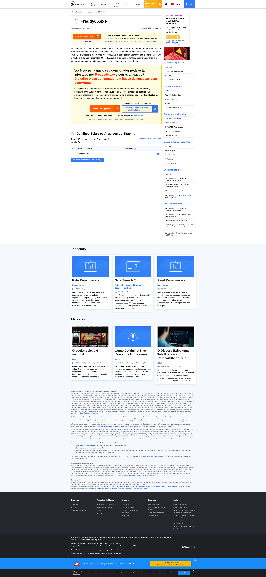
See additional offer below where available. (119, 41)
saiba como (167, 426)
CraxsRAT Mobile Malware (174, 80)
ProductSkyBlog (170, 163)
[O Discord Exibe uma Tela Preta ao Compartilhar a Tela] (175, 336)
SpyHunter (74, 504)
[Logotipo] (77, 4)
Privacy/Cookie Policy (148, 41)
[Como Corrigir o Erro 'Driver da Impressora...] (133, 336)
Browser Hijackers (123, 288)
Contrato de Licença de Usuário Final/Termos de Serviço (133, 486)
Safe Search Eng (127, 280)
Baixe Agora (171, 37)
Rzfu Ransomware (85, 280)
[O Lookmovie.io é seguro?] (90, 336)
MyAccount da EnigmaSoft (79, 458)
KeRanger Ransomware (173, 118)
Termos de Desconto (148, 475)
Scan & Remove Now (84, 37)
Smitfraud (168, 91)
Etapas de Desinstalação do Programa (94, 537)
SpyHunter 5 (126, 504)
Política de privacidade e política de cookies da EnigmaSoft (184, 511)
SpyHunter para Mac (129, 507)
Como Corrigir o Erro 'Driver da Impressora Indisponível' (175, 179)
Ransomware (78, 285)
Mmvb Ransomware (172, 123)
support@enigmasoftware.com (156, 456)
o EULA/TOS (99, 426)
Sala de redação (153, 504)
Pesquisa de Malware (116, 4)
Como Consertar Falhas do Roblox (176, 220)
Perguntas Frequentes (90, 413)
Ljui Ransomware (171, 135)
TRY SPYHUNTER (170, 564)
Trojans (89, 12)
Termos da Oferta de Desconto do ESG (183, 527)
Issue (74, 359)
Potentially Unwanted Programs (129, 285)
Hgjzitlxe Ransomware (172, 131)
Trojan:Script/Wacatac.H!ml (174, 107)
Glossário (100, 513)
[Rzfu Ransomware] (90, 266)
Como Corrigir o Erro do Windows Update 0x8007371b (179, 234)
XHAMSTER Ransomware (174, 71)
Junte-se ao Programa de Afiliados (156, 508)
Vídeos (99, 510)
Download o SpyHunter (102, 109)
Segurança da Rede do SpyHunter (130, 511)
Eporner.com (169, 67)
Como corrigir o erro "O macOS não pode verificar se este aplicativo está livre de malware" (179, 227)
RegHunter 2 (75, 507)
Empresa (138, 5)
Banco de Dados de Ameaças (106, 504)
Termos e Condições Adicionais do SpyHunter (157, 537)
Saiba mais (76, 574)
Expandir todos (144, 139)
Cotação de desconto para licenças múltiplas (136, 109)
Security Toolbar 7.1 (171, 99)
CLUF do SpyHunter (180, 504)
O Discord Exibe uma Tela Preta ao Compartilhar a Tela (177, 186)
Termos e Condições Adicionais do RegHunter (86, 540)
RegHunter (125, 515)
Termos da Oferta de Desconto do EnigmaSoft (183, 522)
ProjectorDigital (170, 151)
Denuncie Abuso (153, 515)
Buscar (166, 4)
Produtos (104, 5)
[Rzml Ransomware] (175, 266)
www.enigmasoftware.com (89, 445)
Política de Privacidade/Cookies (130, 475)
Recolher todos (156, 139)
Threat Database (77, 12)
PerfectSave (169, 159)
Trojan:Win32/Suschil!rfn (173, 95)
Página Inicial (93, 4)
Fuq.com (168, 75)
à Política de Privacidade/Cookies (114, 426)
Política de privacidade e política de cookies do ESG (184, 517)
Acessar (190, 4)
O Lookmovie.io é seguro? (174, 191)
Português (177, 4)
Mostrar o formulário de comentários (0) (87, 160)
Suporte (126, 5)
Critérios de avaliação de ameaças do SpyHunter (124, 537)
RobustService (170, 155)
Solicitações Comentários (156, 512)
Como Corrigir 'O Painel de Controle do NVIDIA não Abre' (178, 196)
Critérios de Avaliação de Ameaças (106, 488)
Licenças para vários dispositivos (151, 4)
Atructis (167, 103)
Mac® (144, 116)
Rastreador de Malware (104, 507)
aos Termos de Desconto (133, 426)
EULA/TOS (117, 475)
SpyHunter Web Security (79, 510)
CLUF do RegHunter (180, 507)
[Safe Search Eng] (133, 266)
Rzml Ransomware (171, 280)
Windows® (136, 116)
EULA (136, 41)
